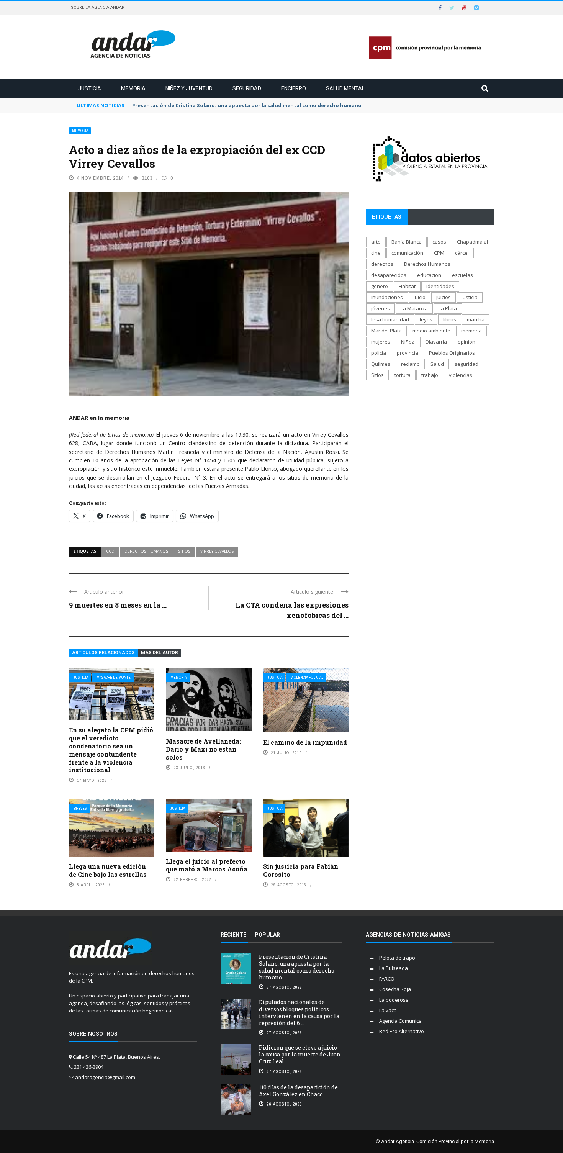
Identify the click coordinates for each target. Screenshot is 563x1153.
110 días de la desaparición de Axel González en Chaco (298, 1091)
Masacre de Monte (114, 677)
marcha (475, 319)
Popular (267, 935)
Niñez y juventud (189, 88)
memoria (471, 330)
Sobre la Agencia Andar (97, 7)
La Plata (448, 308)
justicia (470, 297)
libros (449, 319)
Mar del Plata (386, 330)
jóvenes (380, 308)
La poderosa (394, 999)
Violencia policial (307, 677)
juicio (420, 297)
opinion (466, 341)
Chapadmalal (472, 241)
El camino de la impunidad (305, 742)
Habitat (407, 286)
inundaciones (387, 297)
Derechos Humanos (146, 551)
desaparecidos (388, 275)
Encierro (293, 88)
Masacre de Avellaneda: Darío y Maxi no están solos (203, 749)
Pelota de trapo (397, 957)
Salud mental (345, 88)
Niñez (407, 341)
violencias (460, 375)
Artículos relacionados (103, 652)
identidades (440, 286)
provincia (407, 352)
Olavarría (436, 341)
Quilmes (380, 363)
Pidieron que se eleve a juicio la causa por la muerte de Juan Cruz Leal (299, 1054)
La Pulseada (393, 968)
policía (378, 352)
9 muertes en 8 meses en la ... (118, 604)
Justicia (89, 88)
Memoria (133, 88)
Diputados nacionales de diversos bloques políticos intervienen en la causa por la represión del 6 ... (299, 1012)
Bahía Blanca (406, 241)
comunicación (407, 252)
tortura (402, 375)
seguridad (466, 363)
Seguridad (246, 88)
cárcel (462, 252)
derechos (382, 263)
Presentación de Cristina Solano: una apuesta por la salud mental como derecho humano (296, 967)
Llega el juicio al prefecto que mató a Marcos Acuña (206, 865)
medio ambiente (431, 330)
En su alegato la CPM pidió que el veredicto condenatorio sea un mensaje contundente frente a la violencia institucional (111, 750)
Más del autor (159, 652)
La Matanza (414, 308)
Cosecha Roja (395, 989)
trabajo (429, 375)
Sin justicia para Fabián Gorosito (300, 870)
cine (376, 252)
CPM (439, 252)
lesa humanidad (390, 319)
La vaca (388, 1010)
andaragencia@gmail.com (105, 1077)
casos (439, 241)
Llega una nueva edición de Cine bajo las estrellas (108, 870)
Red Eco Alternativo (401, 1031)
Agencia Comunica (400, 1020)
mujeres (380, 341)
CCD (110, 551)
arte (376, 241)
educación (429, 275)
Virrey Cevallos (217, 551)
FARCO (386, 978)
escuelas (462, 275)
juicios (443, 297)
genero (379, 286)
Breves (80, 808)
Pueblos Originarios (452, 352)
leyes (426, 319)
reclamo (410, 363)
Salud (437, 363)
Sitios (184, 551)
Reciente (233, 935)
